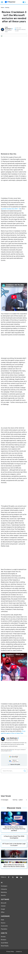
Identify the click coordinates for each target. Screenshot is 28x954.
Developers (4, 886)
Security (3, 895)
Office (2, 912)
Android (3, 906)
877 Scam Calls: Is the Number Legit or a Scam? (14, 844)
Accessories (4, 926)
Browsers (3, 940)
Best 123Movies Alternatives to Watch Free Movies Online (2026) (14, 866)
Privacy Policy (10, 951)
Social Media (4, 943)
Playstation (4, 929)
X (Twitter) (13, 877)
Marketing (4, 892)
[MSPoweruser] (10, 2)
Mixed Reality (4, 946)
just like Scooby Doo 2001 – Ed (11, 209)
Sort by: (15, 800)
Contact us (19, 951)
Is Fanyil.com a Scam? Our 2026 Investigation (14, 837)
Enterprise (4, 889)
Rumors (3, 923)
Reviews (3, 937)
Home (2, 7)
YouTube (17, 877)
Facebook (8, 877)
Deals (2, 920)
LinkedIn (21, 877)
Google (3, 909)
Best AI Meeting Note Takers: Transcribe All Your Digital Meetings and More (14, 829)
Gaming (7, 7)
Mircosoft (3, 903)
